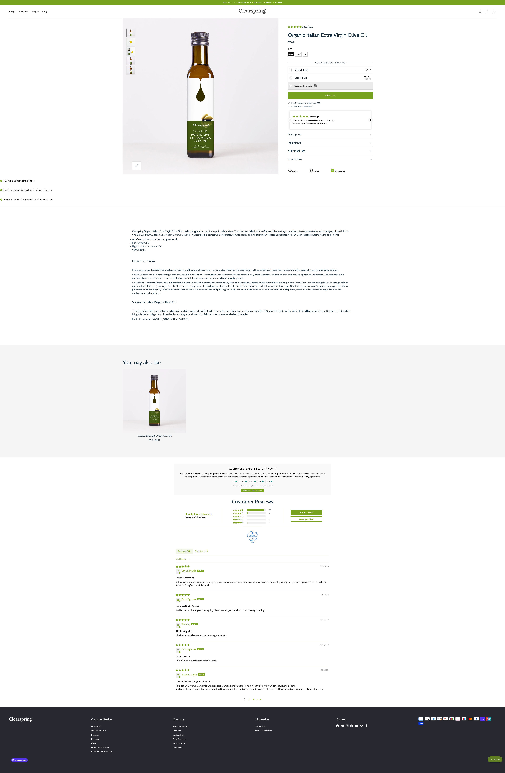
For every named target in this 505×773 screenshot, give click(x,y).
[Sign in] (487, 11)
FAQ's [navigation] (93, 743)
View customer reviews (252, 490)
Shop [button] (11, 11)
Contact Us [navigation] (178, 747)
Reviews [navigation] (95, 739)
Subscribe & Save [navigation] (98, 730)
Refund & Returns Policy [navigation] (101, 752)
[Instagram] (347, 726)
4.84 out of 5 (205, 514)
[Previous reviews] (290, 120)
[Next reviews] (370, 120)
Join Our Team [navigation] (179, 743)
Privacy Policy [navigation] (261, 726)
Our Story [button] (23, 11)
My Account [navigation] (96, 726)
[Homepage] (252, 12)
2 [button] (249, 699)
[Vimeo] (361, 726)
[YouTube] (356, 726)
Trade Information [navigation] (181, 726)
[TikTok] (366, 726)
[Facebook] (351, 726)
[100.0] (252, 536)
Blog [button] (44, 11)
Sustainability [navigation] (179, 735)
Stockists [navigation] (177, 730)
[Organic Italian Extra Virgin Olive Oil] (154, 401)
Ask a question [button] (306, 519)
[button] (480, 11)
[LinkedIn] (342, 726)
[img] (183, 566)
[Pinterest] (337, 726)
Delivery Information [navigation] (100, 747)
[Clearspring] (20, 720)
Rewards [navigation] (95, 735)
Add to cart (330, 95)
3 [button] (253, 699)
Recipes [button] (35, 11)
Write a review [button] (306, 512)
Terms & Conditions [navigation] (263, 730)
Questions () (201, 551)
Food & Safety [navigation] (179, 739)
